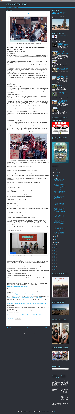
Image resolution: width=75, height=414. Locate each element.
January (56, 242)
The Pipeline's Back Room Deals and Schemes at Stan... (59, 192)
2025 (54, 169)
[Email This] (15, 319)
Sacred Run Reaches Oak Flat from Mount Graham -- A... (59, 194)
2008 (54, 268)
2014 (54, 259)
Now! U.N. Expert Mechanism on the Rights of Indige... (59, 206)
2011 (54, 263)
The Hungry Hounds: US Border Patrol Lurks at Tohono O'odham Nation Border (62, 61)
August (56, 176)
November (56, 172)
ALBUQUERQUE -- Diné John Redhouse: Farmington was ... (59, 223)
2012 (54, 262)
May (55, 236)
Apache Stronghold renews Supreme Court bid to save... (59, 226)
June (55, 235)
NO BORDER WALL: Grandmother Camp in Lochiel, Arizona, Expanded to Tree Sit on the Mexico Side (62, 93)
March (56, 239)
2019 (54, 251)
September (56, 175)
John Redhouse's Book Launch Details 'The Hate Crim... (59, 209)
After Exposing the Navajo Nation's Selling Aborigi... (59, 199)
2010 (54, 265)
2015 (54, 257)
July (55, 178)
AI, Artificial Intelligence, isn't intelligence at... (59, 190)
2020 (54, 250)
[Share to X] (18, 319)
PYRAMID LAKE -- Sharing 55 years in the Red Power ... (59, 230)
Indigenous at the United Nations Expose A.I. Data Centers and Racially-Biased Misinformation (62, 69)
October (56, 173)
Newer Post (9, 327)
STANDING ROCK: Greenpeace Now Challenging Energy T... (59, 218)
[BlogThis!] (17, 319)
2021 (54, 248)
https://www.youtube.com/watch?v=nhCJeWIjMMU (17, 286)
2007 (54, 269)
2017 (54, 254)
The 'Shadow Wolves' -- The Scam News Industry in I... (59, 180)
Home (28, 327)
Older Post (47, 327)
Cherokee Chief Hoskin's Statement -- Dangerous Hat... (59, 211)
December (56, 170)
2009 (54, 266)
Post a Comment (12, 323)
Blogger (55, 411)
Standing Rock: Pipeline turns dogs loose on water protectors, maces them (62, 108)
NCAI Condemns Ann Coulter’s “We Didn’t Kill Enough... (59, 214)
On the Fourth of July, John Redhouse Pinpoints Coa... (59, 216)
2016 (54, 256)
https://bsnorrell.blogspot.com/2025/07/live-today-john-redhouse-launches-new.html (26, 303)
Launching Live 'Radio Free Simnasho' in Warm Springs (59, 228)
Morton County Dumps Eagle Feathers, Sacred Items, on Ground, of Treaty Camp (62, 101)
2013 (54, 260)
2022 (54, 247)
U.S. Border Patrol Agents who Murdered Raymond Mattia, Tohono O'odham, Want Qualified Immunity (62, 36)
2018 (54, 253)
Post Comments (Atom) (31, 333)
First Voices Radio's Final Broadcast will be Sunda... (59, 221)
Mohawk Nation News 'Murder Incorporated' (59, 185)
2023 (54, 245)
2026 (54, 168)
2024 (54, 244)
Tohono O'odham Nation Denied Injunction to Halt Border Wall (59, 13)
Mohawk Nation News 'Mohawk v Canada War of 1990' (59, 187)
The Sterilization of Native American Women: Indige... (59, 182)
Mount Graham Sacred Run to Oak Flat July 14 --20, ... (59, 197)
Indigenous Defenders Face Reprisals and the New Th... (59, 204)
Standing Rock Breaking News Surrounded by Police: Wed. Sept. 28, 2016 (62, 85)
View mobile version (28, 329)
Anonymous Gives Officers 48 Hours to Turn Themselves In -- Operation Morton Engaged (62, 44)
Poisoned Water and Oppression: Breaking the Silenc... (59, 202)
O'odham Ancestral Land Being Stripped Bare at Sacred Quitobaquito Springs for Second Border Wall (62, 53)
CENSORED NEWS (16, 4)
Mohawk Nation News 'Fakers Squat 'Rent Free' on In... (59, 233)
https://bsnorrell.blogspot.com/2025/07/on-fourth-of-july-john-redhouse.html (24, 294)
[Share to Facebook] (19, 319)
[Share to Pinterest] (20, 319)
